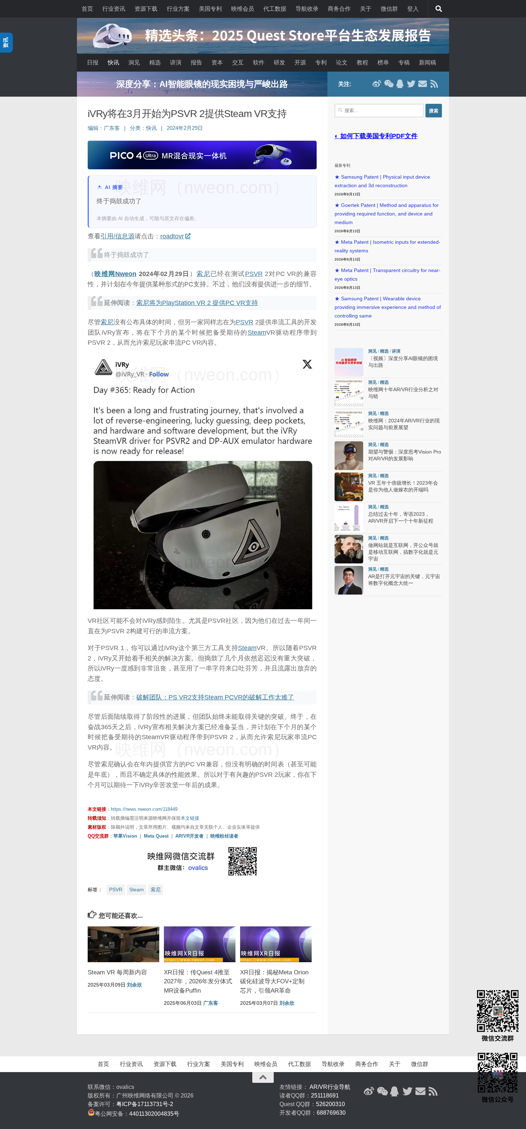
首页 (87, 9)
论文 (341, 62)
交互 (238, 62)
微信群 (389, 9)
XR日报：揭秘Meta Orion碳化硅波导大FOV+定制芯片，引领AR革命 (274, 981)
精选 (155, 62)
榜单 (383, 62)
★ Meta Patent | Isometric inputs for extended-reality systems (387, 246)
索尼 (203, 273)
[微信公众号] (388, 83)
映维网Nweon (115, 273)
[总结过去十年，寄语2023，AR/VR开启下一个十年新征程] (349, 518)
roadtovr (172, 236)
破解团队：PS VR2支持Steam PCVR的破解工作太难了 (215, 697)
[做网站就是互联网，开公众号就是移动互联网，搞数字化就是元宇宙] (349, 549)
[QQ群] (399, 83)
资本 (217, 62)
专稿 (404, 62)
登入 (413, 9)
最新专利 (342, 165)
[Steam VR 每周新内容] (123, 944)
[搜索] (438, 9)
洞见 (134, 62)
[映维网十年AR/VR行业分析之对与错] (349, 393)
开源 (300, 62)
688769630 (331, 1113)
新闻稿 (427, 62)
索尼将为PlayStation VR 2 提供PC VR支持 (197, 302)
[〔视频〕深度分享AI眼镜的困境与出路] (349, 362)
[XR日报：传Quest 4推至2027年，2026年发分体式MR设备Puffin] (199, 944)
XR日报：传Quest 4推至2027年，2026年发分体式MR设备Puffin (198, 981)
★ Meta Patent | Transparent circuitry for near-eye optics (387, 275)
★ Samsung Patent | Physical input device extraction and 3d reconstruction (382, 181)
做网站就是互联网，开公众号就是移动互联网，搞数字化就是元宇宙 (403, 552)
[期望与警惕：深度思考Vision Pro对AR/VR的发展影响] (349, 455)
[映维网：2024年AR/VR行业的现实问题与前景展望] (349, 424)
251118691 (325, 1095)
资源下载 (146, 9)
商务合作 (339, 9)
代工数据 (274, 9)
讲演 (175, 62)
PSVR (254, 273)
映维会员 (242, 9)
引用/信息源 (118, 236)
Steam (257, 332)
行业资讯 (113, 9)
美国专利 (210, 9)
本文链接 (190, 818)
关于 (365, 9)
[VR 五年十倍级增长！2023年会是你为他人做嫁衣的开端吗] (349, 487)
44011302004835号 (154, 1114)
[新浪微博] (376, 83)
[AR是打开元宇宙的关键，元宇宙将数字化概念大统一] (349, 580)
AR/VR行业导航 (330, 1087)
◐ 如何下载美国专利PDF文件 (376, 136)
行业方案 (178, 9)
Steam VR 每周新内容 (117, 972)
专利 (321, 62)
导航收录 (307, 9)
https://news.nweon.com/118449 (144, 809)
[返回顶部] (263, 1077)
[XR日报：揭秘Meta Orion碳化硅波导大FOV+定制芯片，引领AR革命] (276, 944)
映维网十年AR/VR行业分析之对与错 (202, 84)
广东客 (112, 128)
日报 (92, 62)
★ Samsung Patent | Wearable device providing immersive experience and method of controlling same (388, 307)
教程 (362, 62)
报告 (196, 62)
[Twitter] (411, 83)
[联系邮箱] (422, 83)
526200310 (330, 1104)
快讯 (113, 62)
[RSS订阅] (434, 83)
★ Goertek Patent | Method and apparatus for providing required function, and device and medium (387, 214)
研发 (279, 62)
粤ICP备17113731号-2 (144, 1104)
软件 (258, 62)
